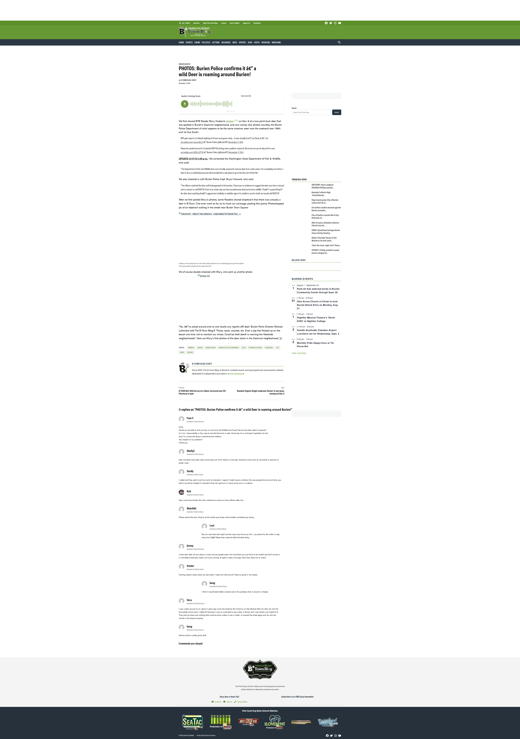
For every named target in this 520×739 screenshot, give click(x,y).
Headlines (269, 347)
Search (294, 108)
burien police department (229, 347)
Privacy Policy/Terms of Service (206, 735)
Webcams (276, 42)
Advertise (196, 23)
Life (277, 347)
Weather (265, 42)
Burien (200, 347)
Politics (206, 42)
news (182, 352)
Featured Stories (255, 347)
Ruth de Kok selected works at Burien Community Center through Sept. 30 (318, 290)
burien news (211, 347)
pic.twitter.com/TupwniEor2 (192, 142)
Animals (191, 347)
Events (189, 42)
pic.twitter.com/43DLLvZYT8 (192, 152)
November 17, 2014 (235, 142)
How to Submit (234, 23)
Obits (257, 42)
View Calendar (299, 353)
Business (226, 42)
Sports (242, 42)
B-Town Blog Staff (188, 80)
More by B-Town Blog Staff (236, 373)
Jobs (250, 42)
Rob (189, 491)
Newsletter (257, 23)
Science (190, 352)
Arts (235, 42)
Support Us (246, 23)
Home (181, 42)
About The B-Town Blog (210, 23)
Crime (197, 42)
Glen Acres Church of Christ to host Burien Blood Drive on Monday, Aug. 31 (317, 305)
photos (230, 121)
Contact (223, 23)
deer (244, 347)
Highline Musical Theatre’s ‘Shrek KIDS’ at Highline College (316, 319)
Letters (216, 42)
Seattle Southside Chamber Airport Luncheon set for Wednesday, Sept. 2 (318, 332)
